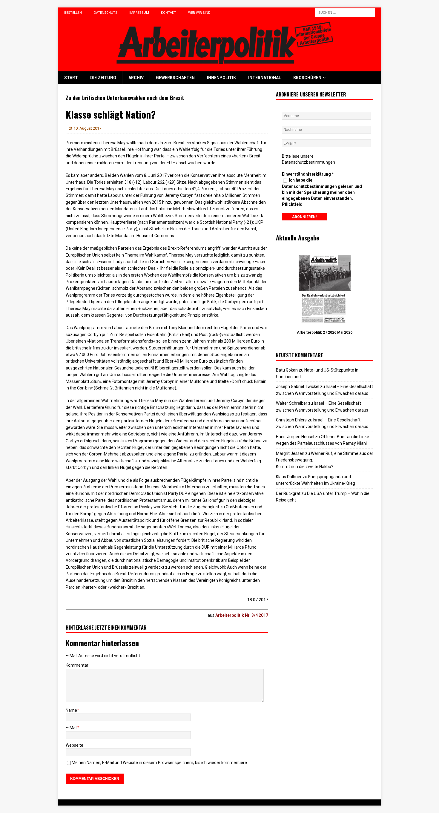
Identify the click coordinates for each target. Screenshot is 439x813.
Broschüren (307, 77)
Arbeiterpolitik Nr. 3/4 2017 (241, 615)
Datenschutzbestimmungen (308, 162)
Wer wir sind (199, 13)
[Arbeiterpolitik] (219, 68)
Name (71, 710)
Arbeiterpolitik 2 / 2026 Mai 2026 (324, 332)
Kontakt (168, 13)
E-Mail (71, 727)
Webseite (74, 745)
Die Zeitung (103, 77)
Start (71, 77)
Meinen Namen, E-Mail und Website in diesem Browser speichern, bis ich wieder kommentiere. (160, 762)
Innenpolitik (221, 77)
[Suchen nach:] (345, 12)
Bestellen (73, 13)
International (264, 77)
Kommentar (77, 665)
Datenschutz (105, 13)
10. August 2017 (87, 128)
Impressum (139, 13)
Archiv (136, 77)
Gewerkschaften (175, 77)
